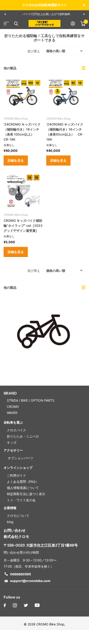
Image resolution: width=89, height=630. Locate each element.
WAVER (12, 413)
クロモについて (18, 516)
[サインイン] (73, 23)
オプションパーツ (20, 458)
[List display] (83, 68)
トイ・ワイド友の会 (21, 500)
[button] (5, 14)
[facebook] (5, 605)
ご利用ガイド (16, 475)
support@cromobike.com (30, 581)
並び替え (33, 51)
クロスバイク (16, 430)
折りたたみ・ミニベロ (23, 436)
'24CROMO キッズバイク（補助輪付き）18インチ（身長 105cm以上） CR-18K (22, 131)
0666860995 (20, 574)
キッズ (11, 442)
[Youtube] (37, 605)
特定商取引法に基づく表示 (26, 494)
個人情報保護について (23, 488)
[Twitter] (26, 605)
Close (84, 5)
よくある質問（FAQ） (23, 481)
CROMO (13, 406)
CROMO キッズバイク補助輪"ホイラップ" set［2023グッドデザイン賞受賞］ (23, 225)
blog (10, 522)
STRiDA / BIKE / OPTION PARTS (30, 400)
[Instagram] (15, 605)
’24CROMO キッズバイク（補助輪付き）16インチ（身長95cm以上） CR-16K (65, 131)
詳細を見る (16, 160)
